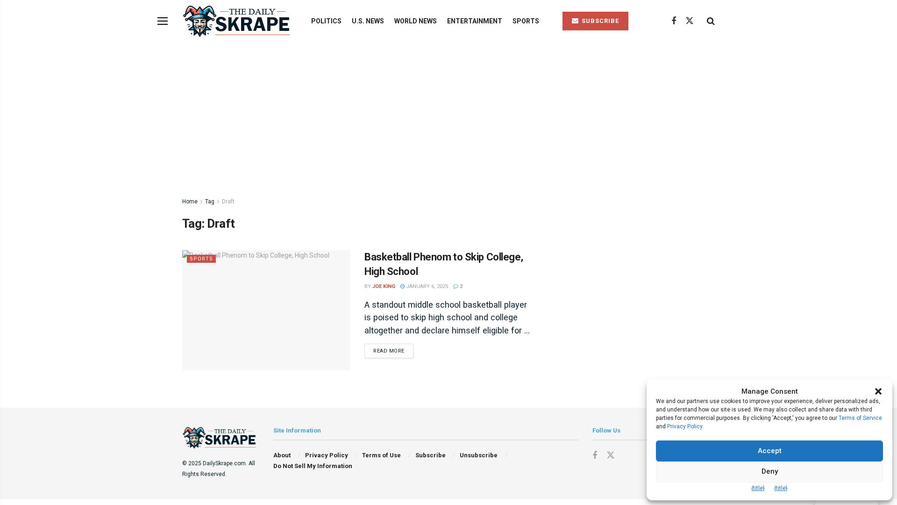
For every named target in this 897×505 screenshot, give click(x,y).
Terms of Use (381, 455)
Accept (770, 451)
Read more (393, 350)
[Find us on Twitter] (689, 21)
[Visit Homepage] (238, 21)
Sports (526, 21)
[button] (878, 391)
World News (415, 21)
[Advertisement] (448, 112)
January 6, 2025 (426, 286)
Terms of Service (860, 418)
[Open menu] (162, 21)
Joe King (383, 286)
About (282, 455)
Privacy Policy (326, 455)
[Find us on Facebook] (673, 21)
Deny (770, 471)
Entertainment (474, 21)
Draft (228, 201)
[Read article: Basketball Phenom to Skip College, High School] (266, 310)
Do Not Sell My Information (312, 465)
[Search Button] (711, 21)
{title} (758, 488)
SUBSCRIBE (599, 20)
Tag (209, 201)
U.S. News (368, 21)
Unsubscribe (479, 455)
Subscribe (430, 455)
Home (190, 201)
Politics (326, 21)
